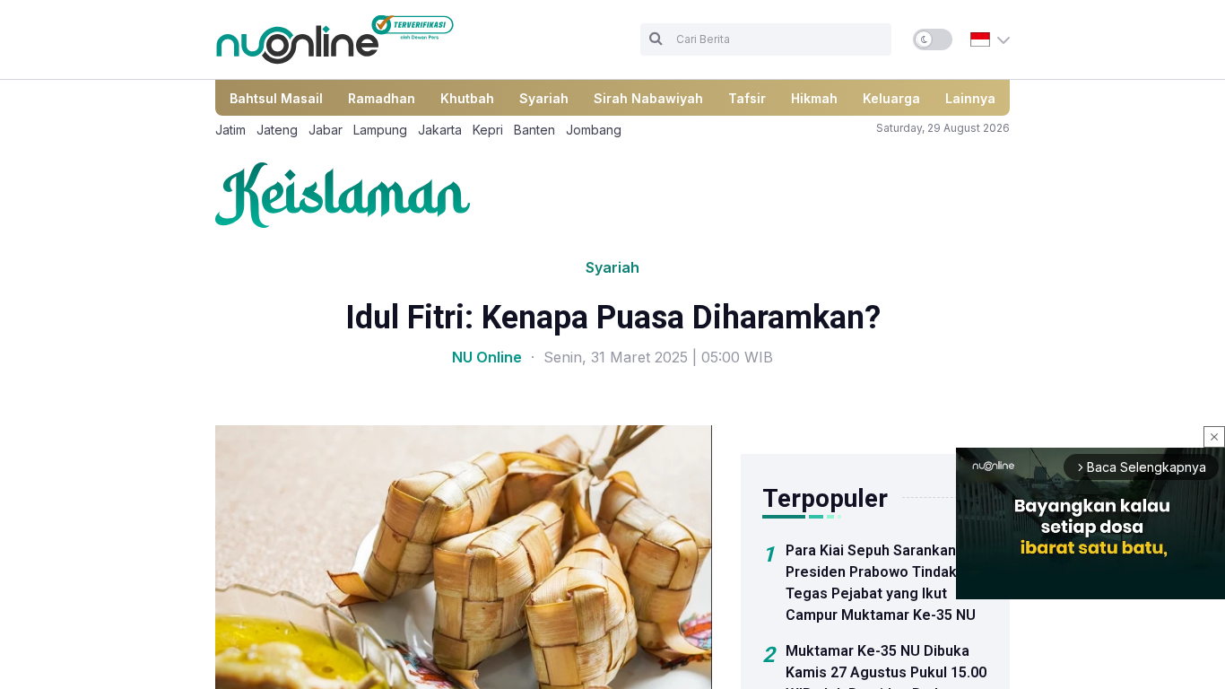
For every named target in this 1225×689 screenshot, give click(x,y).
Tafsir (747, 98)
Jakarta (440, 129)
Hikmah (814, 98)
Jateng (277, 129)
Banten (534, 129)
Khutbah (467, 98)
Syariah (544, 98)
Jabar (325, 129)
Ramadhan (381, 98)
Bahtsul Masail (276, 98)
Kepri (488, 129)
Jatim (230, 129)
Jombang (593, 129)
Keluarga (891, 98)
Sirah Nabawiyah (648, 98)
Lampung (380, 129)
